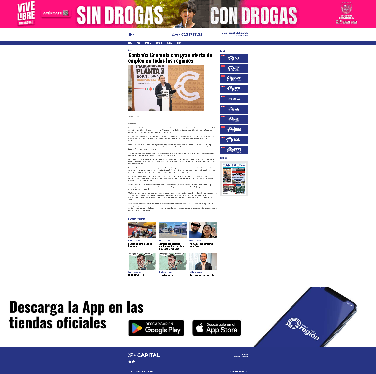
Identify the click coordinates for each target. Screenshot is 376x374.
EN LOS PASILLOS (136, 275)
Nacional (148, 43)
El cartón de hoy (166, 275)
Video (139, 43)
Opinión (179, 43)
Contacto (245, 354)
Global (169, 43)
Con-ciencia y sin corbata (201, 275)
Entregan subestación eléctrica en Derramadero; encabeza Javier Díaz (172, 246)
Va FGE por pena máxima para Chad (201, 244)
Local (130, 43)
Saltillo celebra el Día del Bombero (140, 244)
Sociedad (159, 43)
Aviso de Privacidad (241, 357)
